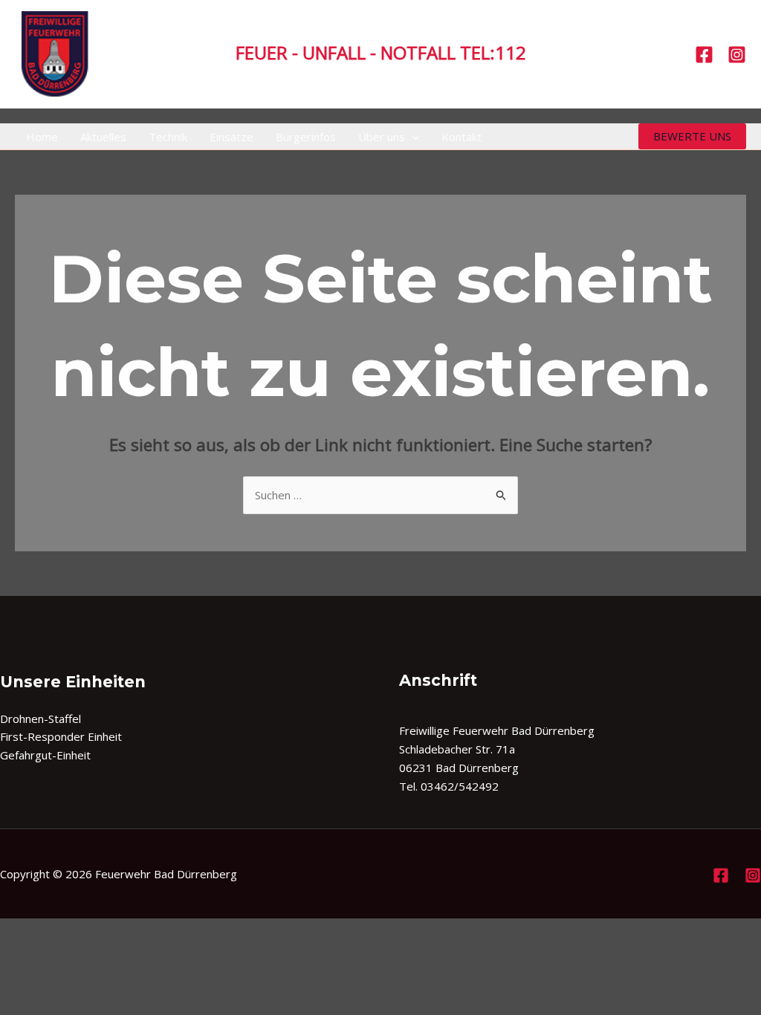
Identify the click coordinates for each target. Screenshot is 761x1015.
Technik (168, 136)
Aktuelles (103, 136)
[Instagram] (737, 54)
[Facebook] (704, 54)
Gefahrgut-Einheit (45, 755)
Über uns (381, 136)
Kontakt (461, 136)
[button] (412, 137)
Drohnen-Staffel (40, 718)
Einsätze (231, 136)
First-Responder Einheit (61, 736)
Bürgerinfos (306, 136)
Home (42, 136)
